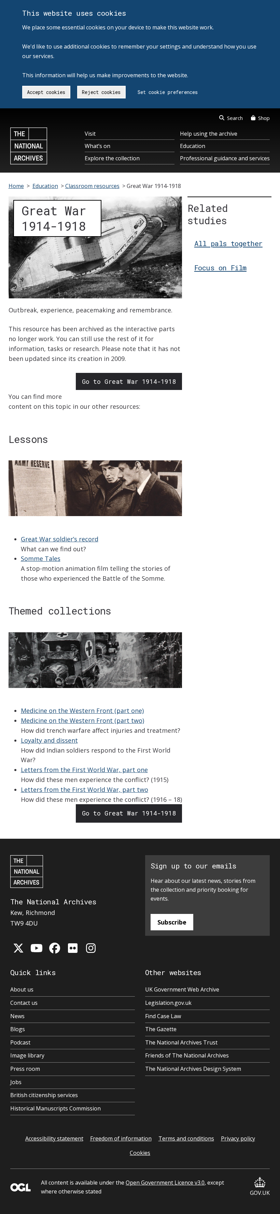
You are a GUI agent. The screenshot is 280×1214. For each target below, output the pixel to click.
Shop (264, 117)
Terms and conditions (186, 1138)
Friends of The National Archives (187, 1055)
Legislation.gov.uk (168, 1003)
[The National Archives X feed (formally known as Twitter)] (18, 948)
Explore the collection (112, 158)
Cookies (140, 1153)
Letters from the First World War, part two (84, 789)
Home (16, 186)
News (17, 1016)
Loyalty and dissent (49, 740)
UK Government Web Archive (182, 989)
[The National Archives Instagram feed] (91, 948)
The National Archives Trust (181, 1042)
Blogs (17, 1029)
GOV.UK (260, 1193)
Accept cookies (46, 92)
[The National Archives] (28, 145)
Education (192, 146)
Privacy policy (238, 1138)
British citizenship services (44, 1095)
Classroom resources (92, 186)
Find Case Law (163, 1016)
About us (21, 989)
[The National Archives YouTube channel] (36, 948)
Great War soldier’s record (59, 539)
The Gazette (161, 1029)
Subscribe (171, 922)
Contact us (24, 1003)
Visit (90, 133)
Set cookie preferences (168, 92)
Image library (27, 1055)
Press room (25, 1069)
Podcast (20, 1042)
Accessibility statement (54, 1138)
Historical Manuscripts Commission (55, 1108)
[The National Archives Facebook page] (54, 948)
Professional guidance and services (225, 158)
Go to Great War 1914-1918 (129, 381)
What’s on (97, 146)
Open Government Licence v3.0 (165, 1182)
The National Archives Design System (193, 1069)
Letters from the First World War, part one (84, 770)
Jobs (16, 1082)
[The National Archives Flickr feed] (73, 948)
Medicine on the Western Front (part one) (82, 710)
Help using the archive (208, 133)
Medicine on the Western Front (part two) (82, 720)
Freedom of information (121, 1138)
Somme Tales (40, 558)
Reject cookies (101, 92)
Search (235, 117)
